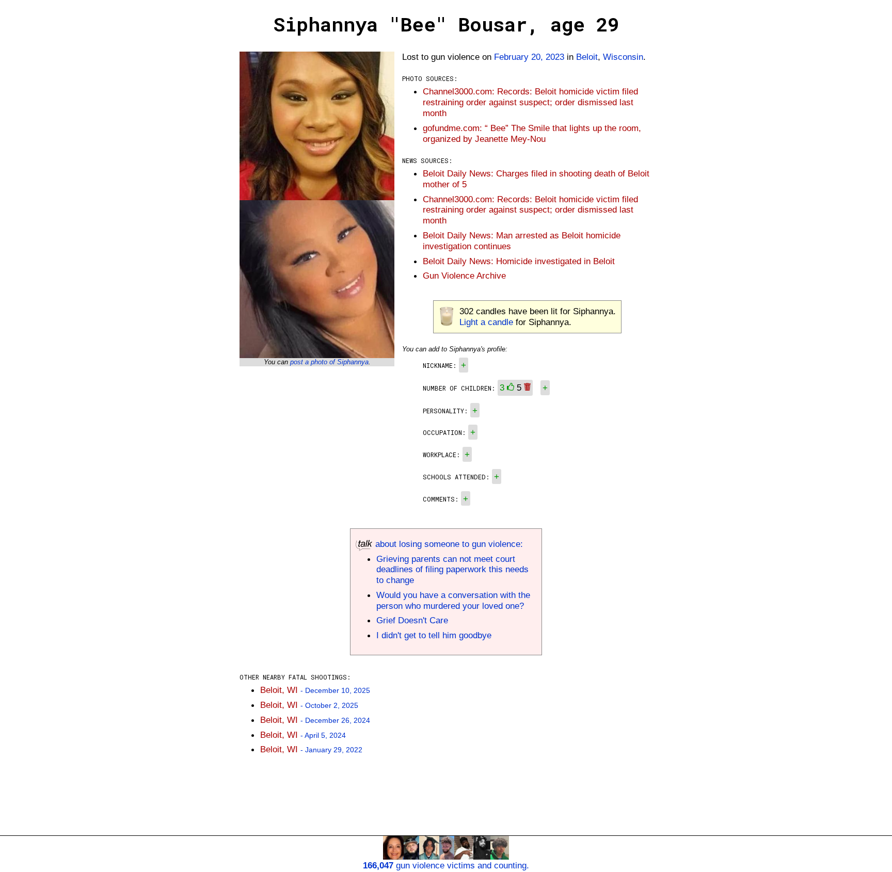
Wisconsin (623, 57)
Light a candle (486, 322)
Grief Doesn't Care (412, 620)
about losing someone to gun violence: (448, 544)
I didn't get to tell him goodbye (433, 635)
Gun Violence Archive (464, 275)
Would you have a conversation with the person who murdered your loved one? (453, 600)
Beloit (587, 57)
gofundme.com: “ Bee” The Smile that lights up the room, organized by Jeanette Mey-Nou (532, 133)
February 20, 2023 (529, 57)
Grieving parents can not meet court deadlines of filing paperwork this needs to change (452, 570)
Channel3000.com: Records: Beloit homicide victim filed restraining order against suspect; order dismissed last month (530, 102)
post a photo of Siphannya (329, 362)
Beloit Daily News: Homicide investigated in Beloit (519, 261)
